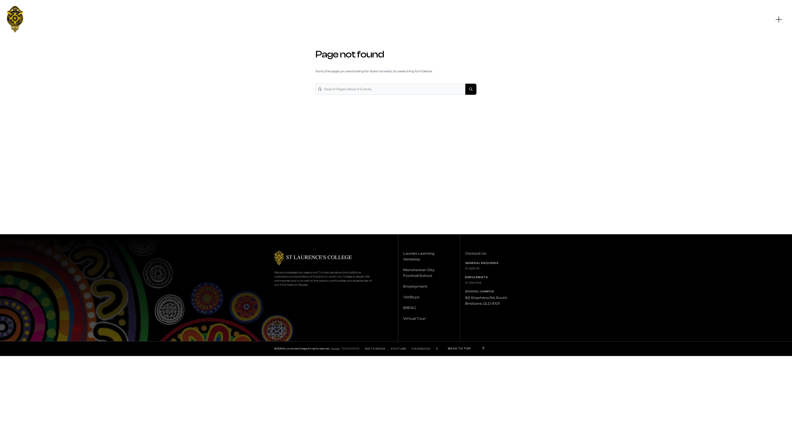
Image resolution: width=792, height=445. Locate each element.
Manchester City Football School (419, 273)
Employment (415, 286)
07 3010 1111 (472, 268)
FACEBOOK (421, 348)
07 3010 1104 (473, 283)
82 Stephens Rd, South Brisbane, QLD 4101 (486, 301)
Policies (335, 348)
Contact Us (475, 253)
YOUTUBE (399, 348)
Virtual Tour (414, 318)
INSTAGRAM (375, 348)
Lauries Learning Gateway (418, 256)
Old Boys (411, 297)
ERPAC (409, 308)
